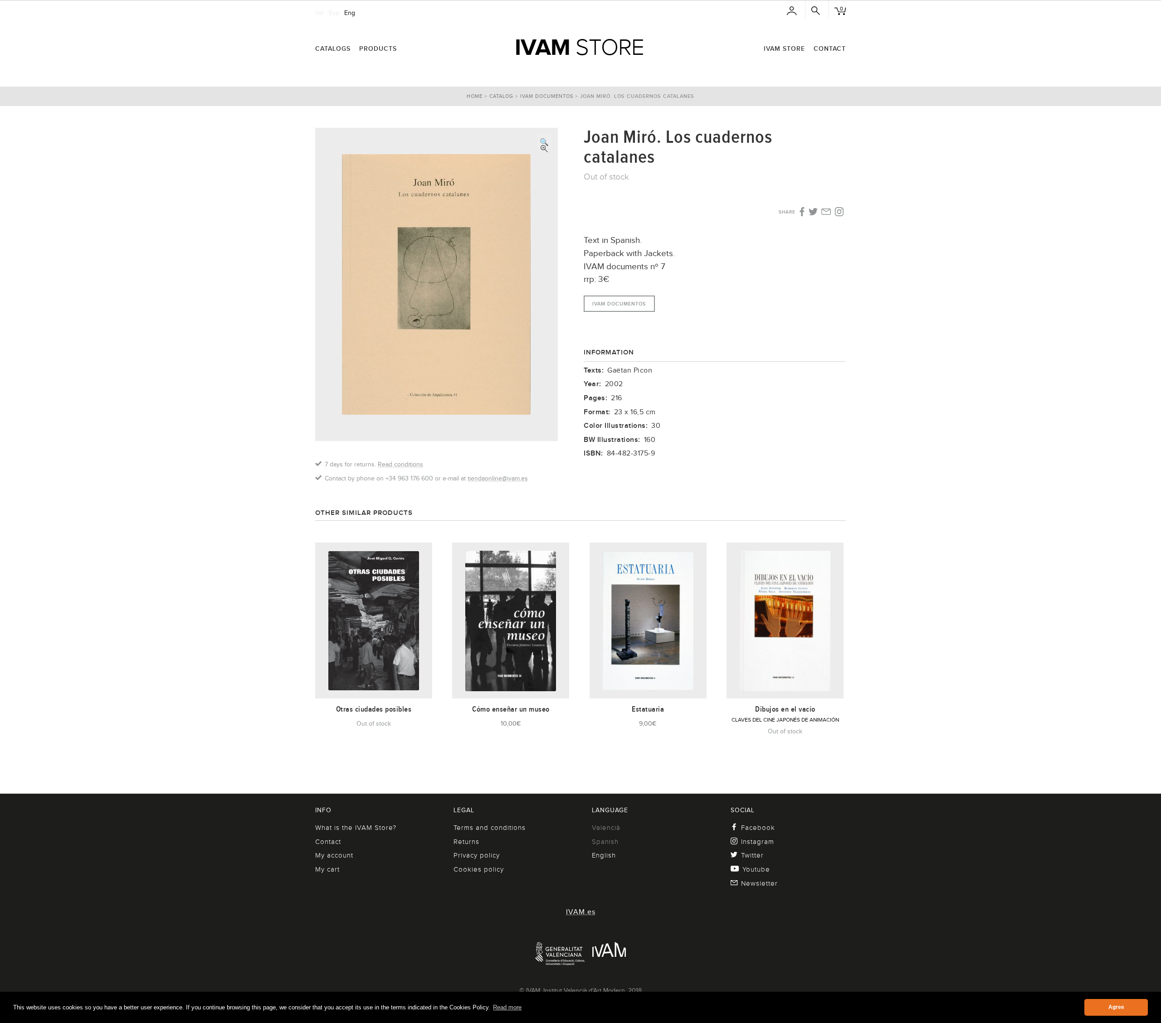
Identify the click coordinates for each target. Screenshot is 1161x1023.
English (604, 855)
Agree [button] (1116, 1007)
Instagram (757, 841)
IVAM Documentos (546, 96)
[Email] (826, 212)
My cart (327, 869)
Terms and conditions (490, 827)
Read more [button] (507, 1007)
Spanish (605, 841)
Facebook (758, 827)
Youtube (756, 869)
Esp (334, 12)
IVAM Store (784, 48)
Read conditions (400, 464)
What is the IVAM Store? (355, 827)
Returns (466, 841)
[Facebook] (801, 212)
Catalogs (333, 48)
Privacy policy (477, 855)
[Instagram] (839, 212)
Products (378, 48)
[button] (544, 141)
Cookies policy (479, 869)
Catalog (501, 96)
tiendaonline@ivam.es (498, 478)
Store (579, 47)
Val (319, 12)
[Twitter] (813, 212)
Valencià (606, 827)
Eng (349, 12)
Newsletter (759, 883)
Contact (830, 48)
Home (475, 96)
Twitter (752, 855)
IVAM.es (580, 912)
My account (334, 855)
